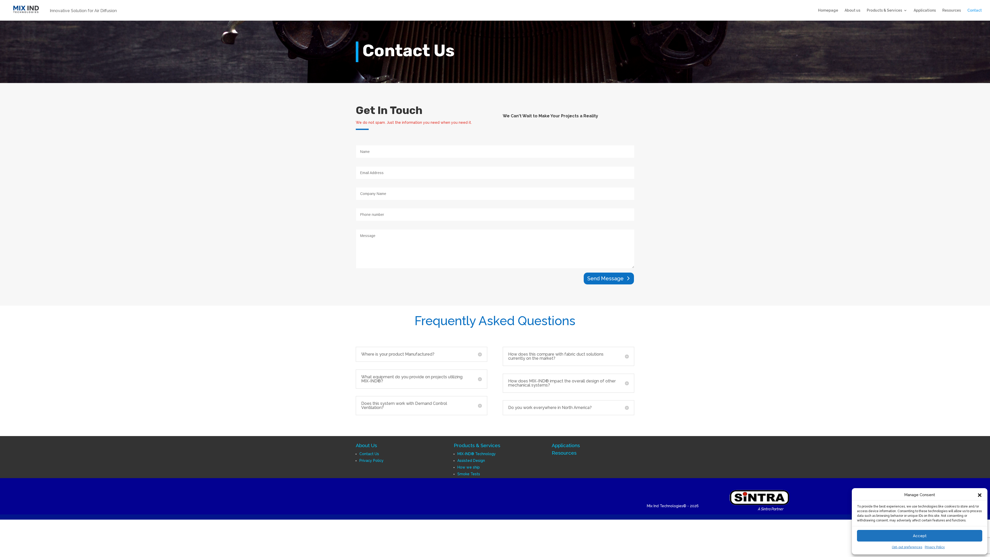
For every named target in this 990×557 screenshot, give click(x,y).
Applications (925, 10)
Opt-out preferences (907, 547)
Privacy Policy (935, 547)
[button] (979, 495)
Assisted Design (471, 460)
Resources (951, 10)
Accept (920, 536)
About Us (366, 445)
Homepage (828, 10)
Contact (974, 10)
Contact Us (369, 454)
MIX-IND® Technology (476, 454)
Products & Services (884, 10)
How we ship (468, 467)
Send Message (605, 278)
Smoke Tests (468, 474)
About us (852, 10)
